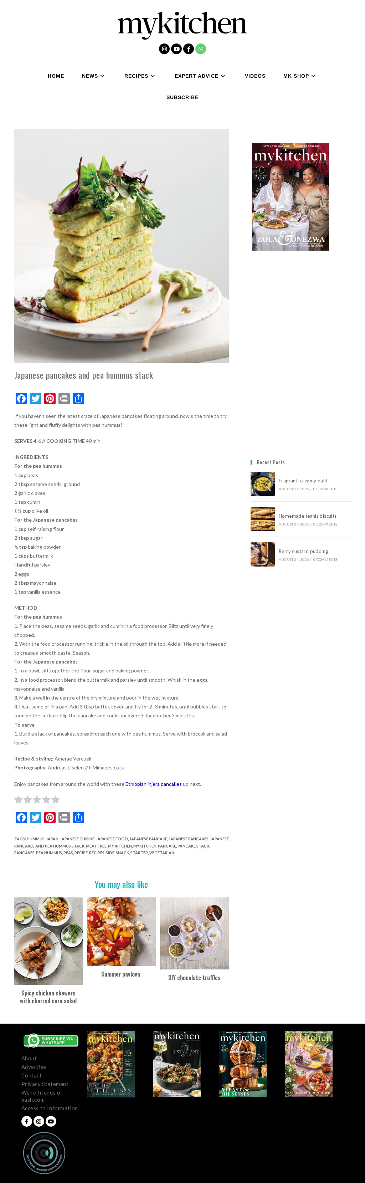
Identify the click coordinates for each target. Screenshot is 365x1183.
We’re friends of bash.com (42, 1096)
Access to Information (49, 1108)
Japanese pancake (148, 838)
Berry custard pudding (304, 551)
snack (122, 852)
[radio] (18, 800)
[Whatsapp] (200, 48)
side (110, 852)
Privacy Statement (45, 1084)
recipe (81, 852)
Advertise (33, 1067)
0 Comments (325, 489)
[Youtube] (176, 48)
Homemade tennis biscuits (308, 516)
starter (139, 852)
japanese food (112, 838)
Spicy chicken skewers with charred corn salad (48, 997)
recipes (96, 852)
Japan (52, 838)
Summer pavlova (121, 974)
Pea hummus (49, 852)
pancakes (24, 852)
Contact (31, 1075)
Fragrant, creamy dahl (303, 480)
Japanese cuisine (77, 838)
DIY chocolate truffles (194, 978)
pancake (167, 846)
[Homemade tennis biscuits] (263, 519)
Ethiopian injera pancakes (153, 784)
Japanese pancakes (189, 838)
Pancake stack (193, 846)
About (29, 1058)
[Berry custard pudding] (263, 554)
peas (68, 852)
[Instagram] (164, 48)
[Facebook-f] (188, 48)
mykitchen (144, 846)
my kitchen (120, 846)
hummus (36, 838)
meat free (96, 846)
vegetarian (161, 852)
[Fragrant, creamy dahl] (263, 484)
